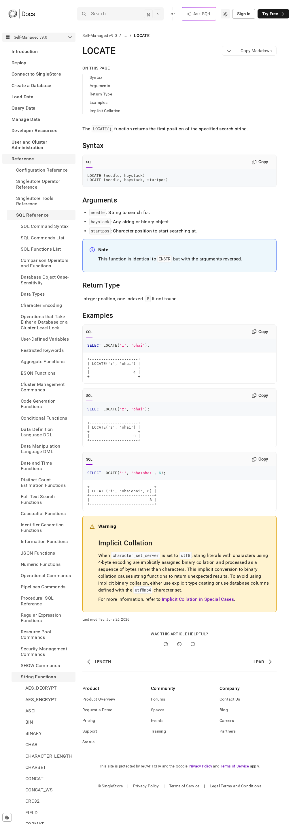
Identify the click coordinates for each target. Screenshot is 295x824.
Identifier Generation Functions (42, 527)
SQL (89, 162)
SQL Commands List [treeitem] (42, 238)
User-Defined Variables (45, 339)
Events (157, 720)
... (125, 35)
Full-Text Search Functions (38, 499)
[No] (179, 644)
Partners (228, 731)
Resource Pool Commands (36, 634)
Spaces (157, 709)
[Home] (21, 13)
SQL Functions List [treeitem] (41, 249)
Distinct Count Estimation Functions (43, 482)
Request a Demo (97, 709)
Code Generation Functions (38, 403)
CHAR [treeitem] (31, 744)
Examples (98, 102)
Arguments (100, 85)
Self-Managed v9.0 (99, 35)
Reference (23, 159)
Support (89, 731)
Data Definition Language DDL (37, 432)
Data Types (33, 294)
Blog (224, 709)
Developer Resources (34, 130)
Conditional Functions (44, 418)
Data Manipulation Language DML (40, 448)
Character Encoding (41, 305)
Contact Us (230, 699)
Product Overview (98, 699)
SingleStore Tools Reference (34, 201)
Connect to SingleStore (36, 74)
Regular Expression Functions (41, 617)
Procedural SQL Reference (37, 600)
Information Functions (44, 541)
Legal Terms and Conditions (235, 786)
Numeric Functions (40, 564)
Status (88, 741)
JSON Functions (38, 553)
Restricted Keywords (42, 350)
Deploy (19, 62)
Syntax (96, 77)
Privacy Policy (200, 766)
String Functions (38, 677)
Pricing (88, 720)
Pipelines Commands (43, 587)
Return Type (101, 94)
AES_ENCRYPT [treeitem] (41, 699)
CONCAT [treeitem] (34, 778)
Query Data (23, 108)
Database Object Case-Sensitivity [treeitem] (45, 279)
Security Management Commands (44, 651)
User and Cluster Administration (29, 144)
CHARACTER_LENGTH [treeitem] (48, 756)
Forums (158, 699)
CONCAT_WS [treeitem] (39, 790)
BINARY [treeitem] (33, 733)
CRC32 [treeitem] (32, 801)
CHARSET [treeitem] (35, 767)
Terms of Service (234, 766)
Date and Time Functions (36, 465)
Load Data (22, 97)
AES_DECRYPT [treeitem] (41, 688)
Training (158, 731)
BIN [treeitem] (29, 722)
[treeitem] (38, 51)
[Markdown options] (229, 50)
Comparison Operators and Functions (44, 263)
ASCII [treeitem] (31, 711)
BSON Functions (38, 373)
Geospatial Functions (43, 513)
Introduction (25, 51)
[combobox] (225, 13)
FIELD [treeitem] (31, 812)
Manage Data (26, 119)
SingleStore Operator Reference (38, 184)
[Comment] (193, 644)
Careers (227, 720)
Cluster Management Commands (43, 387)
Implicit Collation (105, 110)
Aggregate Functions (43, 361)
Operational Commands (46, 575)
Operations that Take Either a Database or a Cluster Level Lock (44, 322)
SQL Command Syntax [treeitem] (45, 226)
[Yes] (166, 644)
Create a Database (31, 85)
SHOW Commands (40, 665)
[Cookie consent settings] (7, 817)
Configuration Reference (41, 170)
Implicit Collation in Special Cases (198, 599)
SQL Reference (32, 215)
